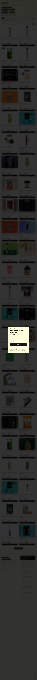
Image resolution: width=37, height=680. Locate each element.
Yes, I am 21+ (18, 344)
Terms (13, 337)
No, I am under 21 (18, 347)
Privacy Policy (18, 337)
